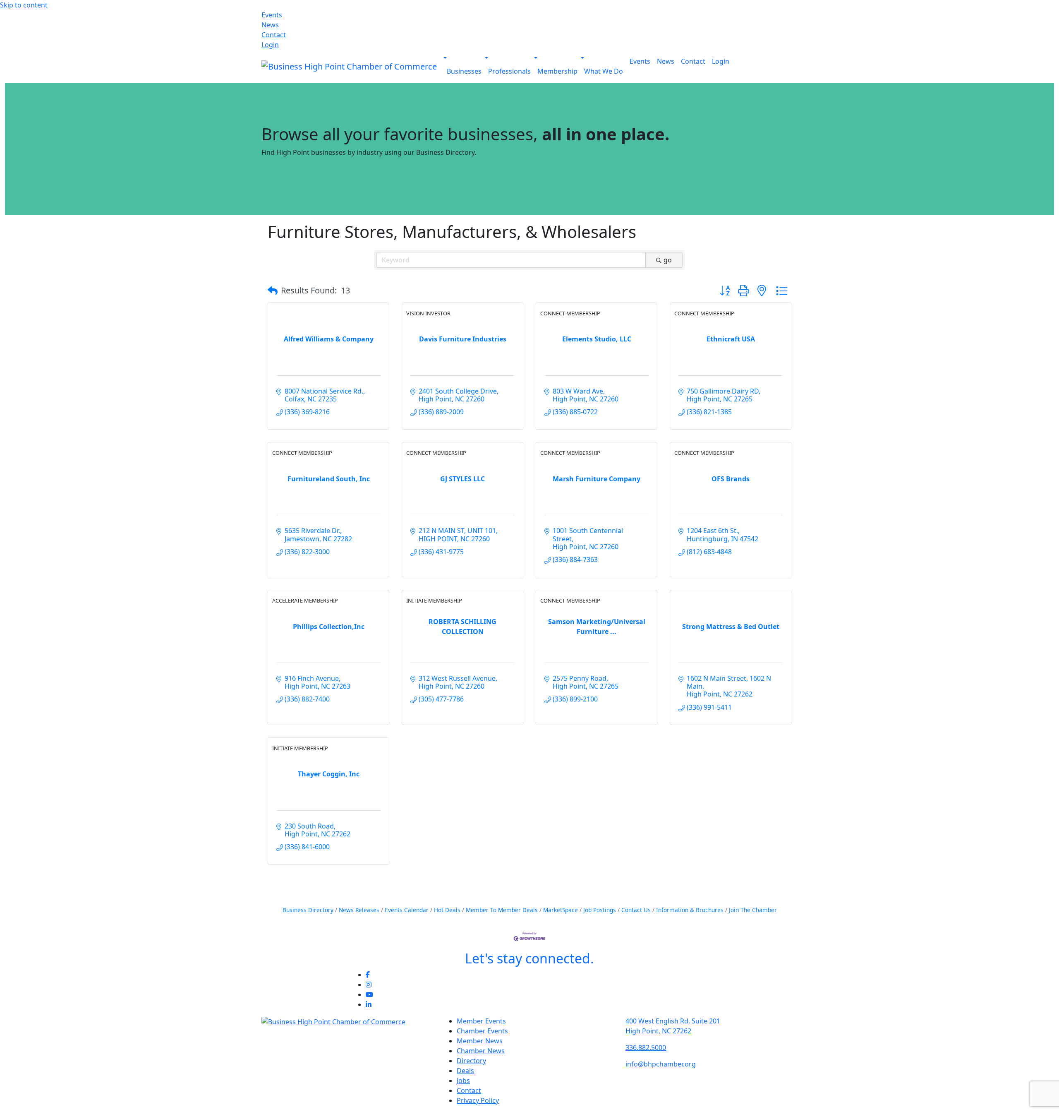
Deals (465, 1070)
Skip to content (24, 5)
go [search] (668, 259)
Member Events (481, 1021)
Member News (480, 1040)
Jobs (463, 1080)
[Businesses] (445, 57)
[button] (273, 290)
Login (270, 44)
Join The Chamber (753, 910)
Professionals (509, 71)
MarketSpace (560, 910)
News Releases (359, 910)
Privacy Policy (478, 1100)
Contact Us (636, 910)
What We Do (603, 71)
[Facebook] (368, 974)
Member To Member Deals (502, 910)
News (270, 24)
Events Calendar (407, 910)
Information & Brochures (690, 910)
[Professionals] (486, 57)
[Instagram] (368, 984)
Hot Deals (447, 910)
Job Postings (599, 910)
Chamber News (481, 1050)
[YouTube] (369, 994)
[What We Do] (582, 57)
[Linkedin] (368, 1004)
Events (271, 14)
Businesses (464, 71)
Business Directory (308, 910)
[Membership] (535, 57)
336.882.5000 (645, 1047)
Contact (273, 34)
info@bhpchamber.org (660, 1064)
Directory (471, 1060)
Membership (557, 71)
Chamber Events (482, 1030)
